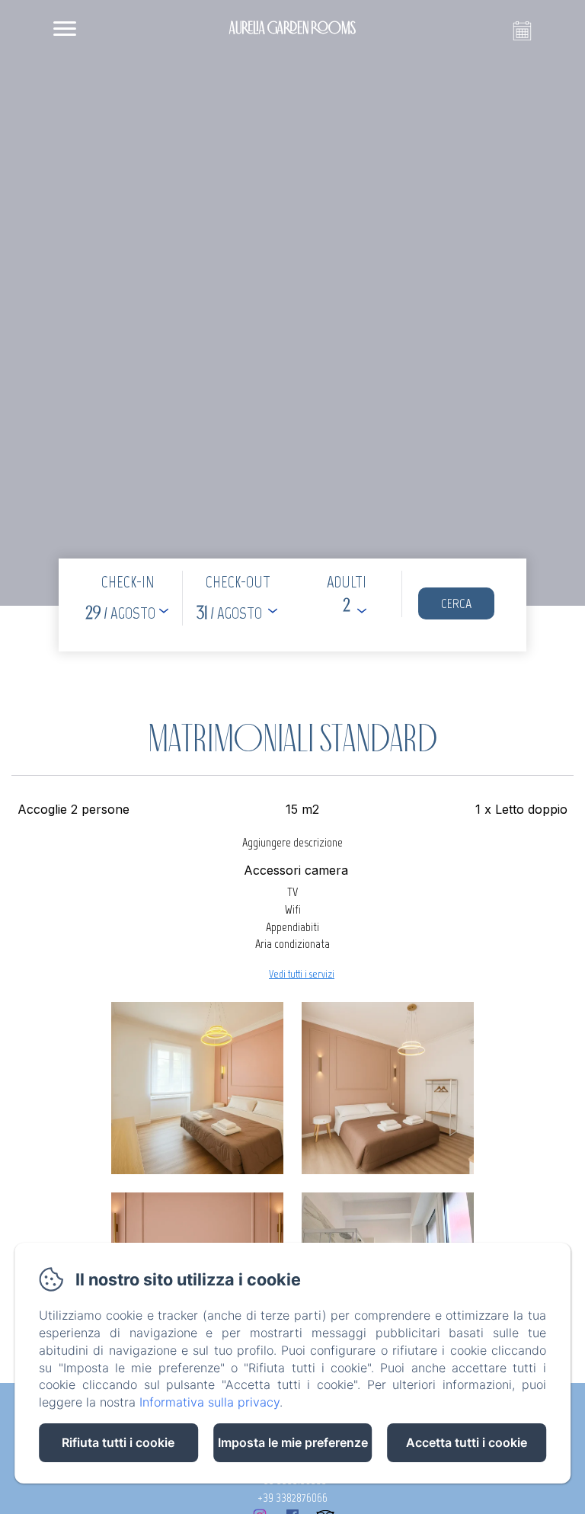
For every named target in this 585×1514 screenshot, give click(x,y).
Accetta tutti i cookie (466, 1442)
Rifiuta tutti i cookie (118, 1442)
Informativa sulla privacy (209, 1402)
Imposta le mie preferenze (293, 1442)
